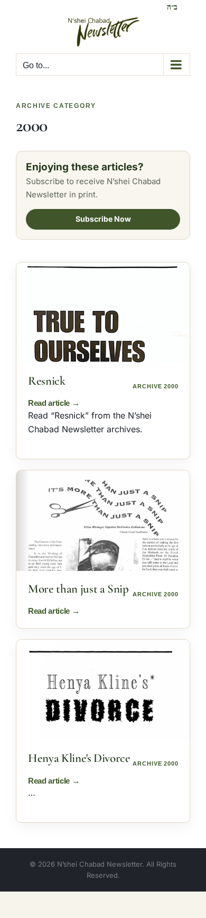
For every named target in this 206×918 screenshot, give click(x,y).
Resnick (46, 381)
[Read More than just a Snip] (103, 520)
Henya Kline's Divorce (79, 758)
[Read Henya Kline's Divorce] (103, 690)
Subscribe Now (103, 218)
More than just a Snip (78, 588)
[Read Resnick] (103, 312)
